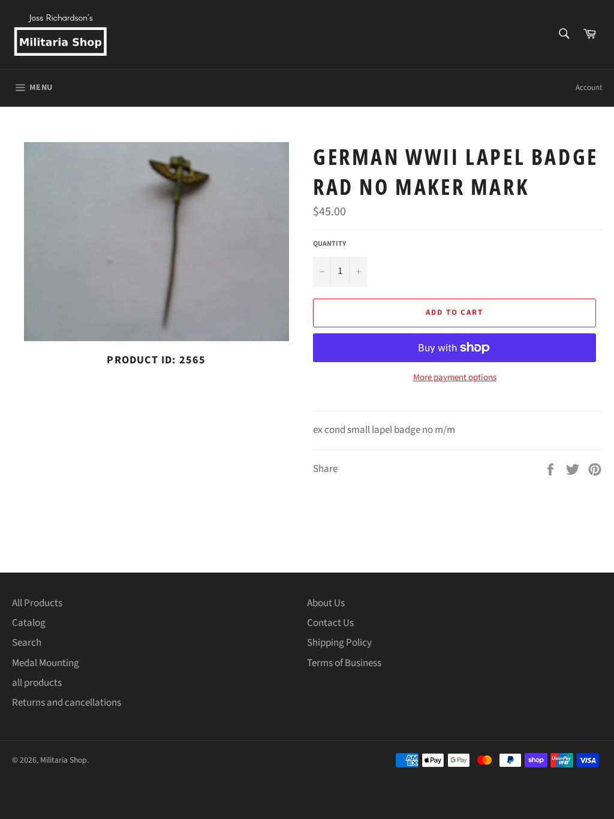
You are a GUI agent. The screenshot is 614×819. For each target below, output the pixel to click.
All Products (37, 603)
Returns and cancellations (66, 702)
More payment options (454, 378)
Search (26, 643)
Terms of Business (344, 663)
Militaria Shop (63, 760)
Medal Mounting (45, 663)
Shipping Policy (339, 643)
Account (589, 87)
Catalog (29, 623)
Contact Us (330, 623)
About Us (326, 603)
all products (37, 683)
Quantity (329, 244)
